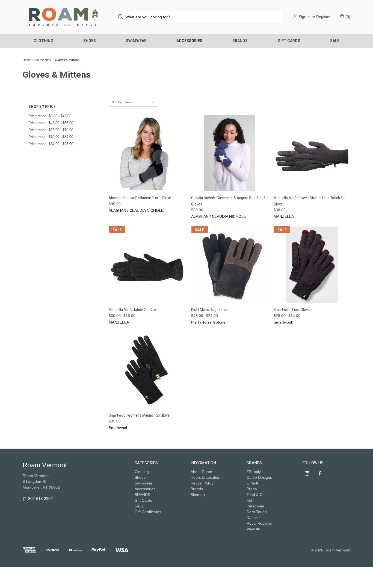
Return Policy (202, 483)
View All (253, 529)
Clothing (43, 41)
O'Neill (252, 483)
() (347, 16)
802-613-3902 (40, 498)
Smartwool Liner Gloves (293, 309)
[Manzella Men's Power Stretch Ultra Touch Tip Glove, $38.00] (312, 153)
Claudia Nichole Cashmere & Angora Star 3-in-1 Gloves (228, 201)
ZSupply (254, 471)
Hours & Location (205, 477)
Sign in (304, 16)
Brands (197, 489)
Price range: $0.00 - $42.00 (49, 116)
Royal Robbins (259, 523)
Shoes (89, 41)
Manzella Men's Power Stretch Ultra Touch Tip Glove (309, 201)
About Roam (201, 471)
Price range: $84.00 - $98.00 (50, 144)
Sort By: (117, 102)
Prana (252, 489)
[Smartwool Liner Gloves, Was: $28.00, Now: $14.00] (312, 264)
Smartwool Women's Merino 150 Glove (139, 415)
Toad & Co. (256, 494)
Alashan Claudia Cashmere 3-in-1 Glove (140, 197)
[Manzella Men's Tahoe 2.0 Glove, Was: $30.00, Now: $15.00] (147, 264)
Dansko (253, 517)
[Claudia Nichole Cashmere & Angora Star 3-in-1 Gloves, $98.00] (229, 153)
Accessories (189, 41)
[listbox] (141, 102)
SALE (334, 41)
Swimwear (136, 41)
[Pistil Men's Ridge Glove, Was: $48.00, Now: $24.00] (229, 264)
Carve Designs (259, 477)
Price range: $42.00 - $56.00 (50, 123)
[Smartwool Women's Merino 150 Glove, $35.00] (147, 370)
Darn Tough (257, 512)
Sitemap (198, 494)
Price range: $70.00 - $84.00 (50, 137)
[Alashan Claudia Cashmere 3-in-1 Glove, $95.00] (147, 153)
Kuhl (250, 500)
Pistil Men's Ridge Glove (209, 309)
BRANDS (240, 41)
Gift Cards (289, 41)
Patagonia (255, 506)
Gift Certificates (148, 512)
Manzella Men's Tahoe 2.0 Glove (133, 309)
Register (323, 16)
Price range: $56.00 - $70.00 (50, 130)
